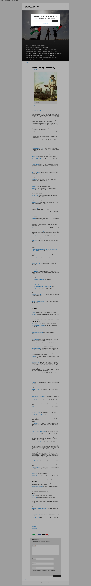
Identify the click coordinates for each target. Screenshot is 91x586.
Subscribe (55, 20)
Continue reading (45, 23)
